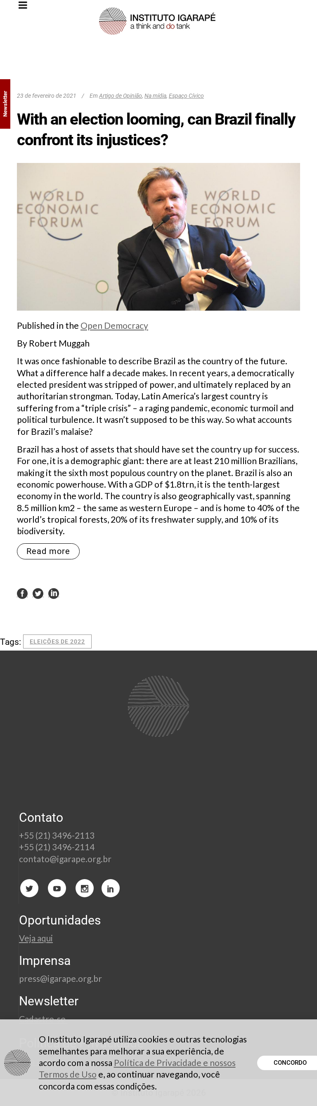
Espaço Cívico (186, 95)
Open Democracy (114, 325)
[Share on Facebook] (22, 593)
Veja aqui (36, 938)
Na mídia (155, 95)
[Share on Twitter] (38, 593)
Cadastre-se (43, 1019)
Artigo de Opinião (120, 95)
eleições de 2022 (57, 641)
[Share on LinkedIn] (53, 593)
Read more (48, 551)
